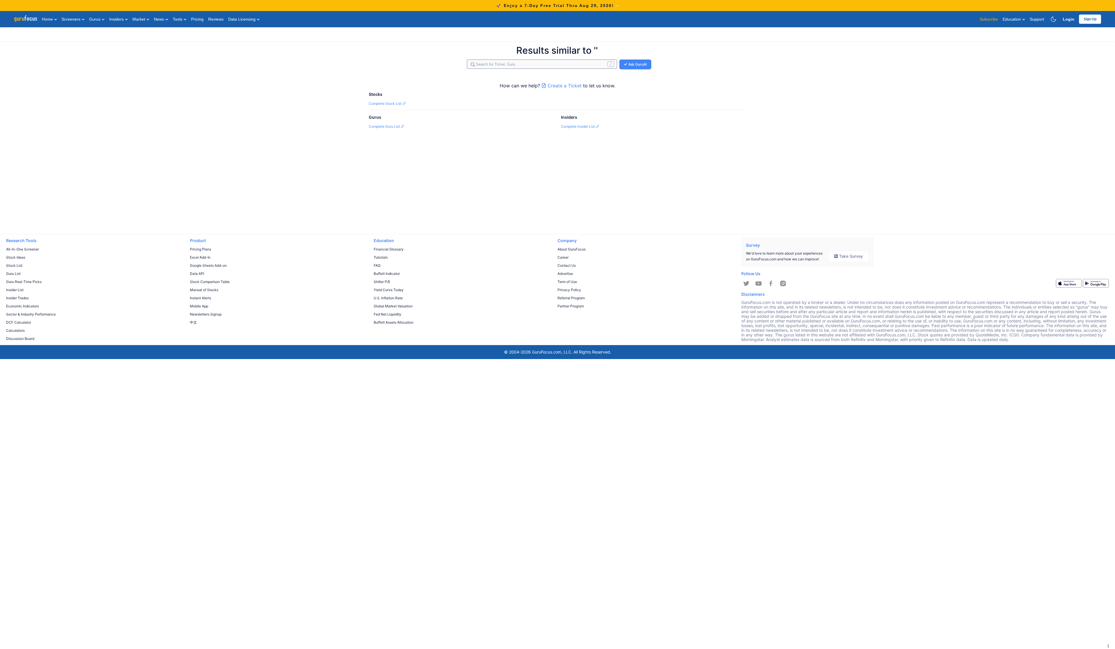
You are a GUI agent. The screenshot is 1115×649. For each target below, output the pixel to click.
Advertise (565, 273)
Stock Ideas (15, 257)
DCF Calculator (18, 322)
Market (139, 19)
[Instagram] (783, 283)
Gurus (95, 19)
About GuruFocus (572, 249)
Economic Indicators (22, 306)
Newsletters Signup (206, 314)
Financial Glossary (389, 249)
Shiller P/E (382, 282)
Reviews (216, 19)
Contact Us (567, 265)
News (159, 19)
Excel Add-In (200, 257)
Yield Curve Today (389, 290)
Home (48, 19)
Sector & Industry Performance (31, 314)
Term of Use (567, 282)
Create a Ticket (564, 86)
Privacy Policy (569, 290)
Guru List (13, 273)
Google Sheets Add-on (208, 265)
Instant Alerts (200, 298)
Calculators (15, 330)
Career (563, 257)
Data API (197, 273)
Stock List (14, 265)
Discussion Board (20, 338)
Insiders (117, 19)
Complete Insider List (578, 126)
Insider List (15, 290)
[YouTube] (758, 283)
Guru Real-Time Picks (24, 282)
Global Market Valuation (393, 306)
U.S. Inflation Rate (388, 298)
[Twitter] (746, 283)
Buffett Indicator (387, 273)
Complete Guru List (385, 126)
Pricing (197, 19)
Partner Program (571, 306)
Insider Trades (17, 298)
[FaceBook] (771, 283)
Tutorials (381, 257)
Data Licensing (242, 19)
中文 (193, 322)
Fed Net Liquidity (387, 314)
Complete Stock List (385, 103)
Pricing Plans (200, 249)
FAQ (377, 265)
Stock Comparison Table (210, 282)
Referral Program (571, 298)
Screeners (72, 19)
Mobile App (199, 306)
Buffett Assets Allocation (393, 322)
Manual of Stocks (204, 290)
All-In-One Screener (22, 249)
